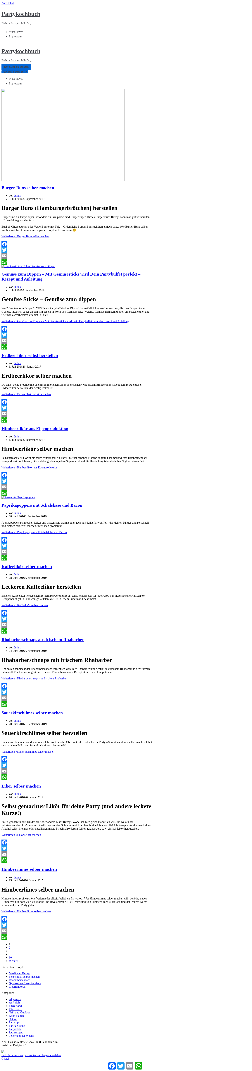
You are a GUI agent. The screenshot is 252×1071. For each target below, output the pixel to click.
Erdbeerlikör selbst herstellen (29, 355)
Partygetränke (17, 1025)
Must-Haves (16, 31)
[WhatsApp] (77, 262)
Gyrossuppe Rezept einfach (25, 983)
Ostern (13, 1019)
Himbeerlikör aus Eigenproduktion (34, 428)
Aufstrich (14, 1002)
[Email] (77, 256)
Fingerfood (15, 1005)
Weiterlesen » (25, 236)
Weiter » (14, 960)
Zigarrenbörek (17, 986)
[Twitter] (77, 250)
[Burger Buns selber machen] (63, 179)
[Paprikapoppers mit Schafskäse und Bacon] (18, 497)
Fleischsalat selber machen (24, 976)
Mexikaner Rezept (19, 973)
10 (10, 957)
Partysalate (15, 1029)
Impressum (15, 36)
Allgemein (15, 999)
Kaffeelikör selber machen (26, 566)
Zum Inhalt (7, 3)
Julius (17, 195)
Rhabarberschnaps (19, 980)
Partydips (14, 1022)
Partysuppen (16, 1032)
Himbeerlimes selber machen (29, 869)
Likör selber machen (21, 786)
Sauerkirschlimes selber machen (32, 712)
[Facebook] (77, 244)
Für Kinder (15, 1009)
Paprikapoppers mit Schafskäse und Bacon (41, 505)
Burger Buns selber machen (27, 187)
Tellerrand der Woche (21, 1035)
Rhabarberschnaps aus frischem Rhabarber (42, 639)
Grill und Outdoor (19, 1012)
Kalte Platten (16, 1015)
